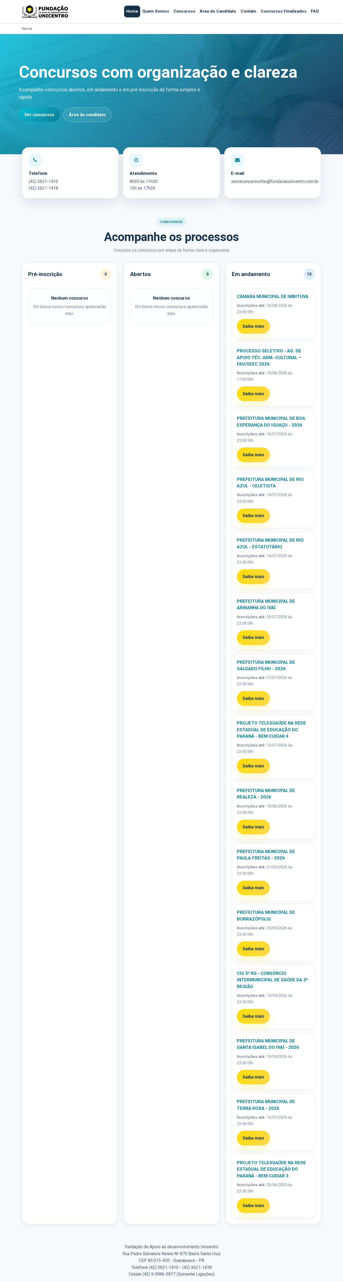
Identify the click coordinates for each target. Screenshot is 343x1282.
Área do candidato (87, 114)
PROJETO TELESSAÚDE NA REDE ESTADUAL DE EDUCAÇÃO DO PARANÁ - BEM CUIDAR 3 (271, 1169)
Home (132, 11)
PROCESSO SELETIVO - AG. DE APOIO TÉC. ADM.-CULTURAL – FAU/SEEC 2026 (269, 357)
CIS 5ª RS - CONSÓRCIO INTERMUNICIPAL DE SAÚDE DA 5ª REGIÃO (272, 980)
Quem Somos (155, 11)
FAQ (315, 11)
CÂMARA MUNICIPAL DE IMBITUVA (272, 296)
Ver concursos (39, 114)
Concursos (184, 11)
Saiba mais (253, 326)
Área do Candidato (218, 11)
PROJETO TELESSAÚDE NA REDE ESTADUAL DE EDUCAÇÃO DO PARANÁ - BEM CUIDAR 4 (271, 729)
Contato (248, 11)
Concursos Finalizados (284, 11)
